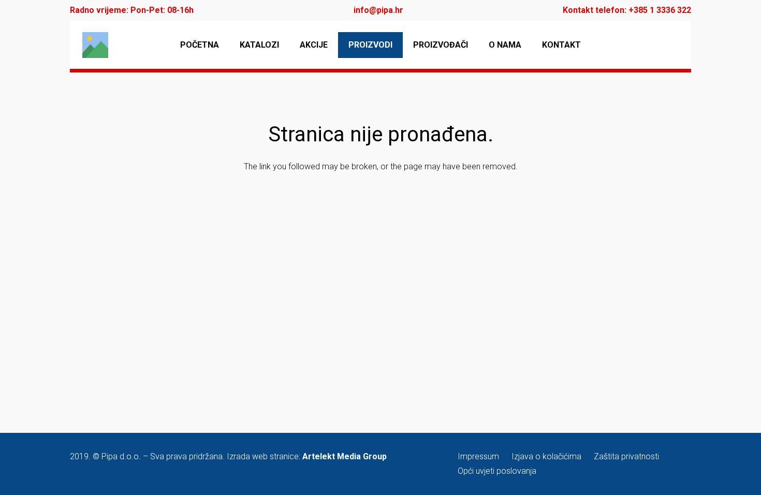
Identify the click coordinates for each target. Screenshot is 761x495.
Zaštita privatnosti (626, 456)
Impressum (478, 456)
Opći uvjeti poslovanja (497, 471)
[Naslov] (95, 45)
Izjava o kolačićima (546, 456)
